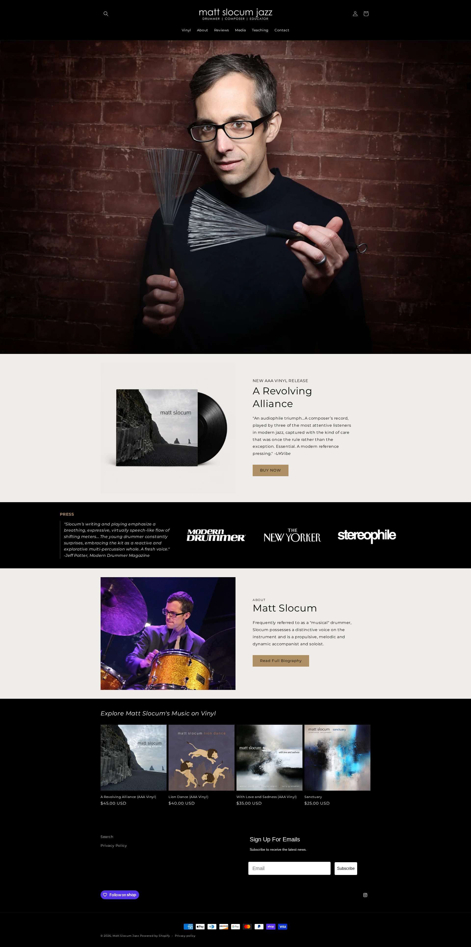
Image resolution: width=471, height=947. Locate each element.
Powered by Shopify (155, 935)
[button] (106, 13)
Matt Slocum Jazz (126, 935)
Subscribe (346, 868)
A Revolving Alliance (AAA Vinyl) (128, 797)
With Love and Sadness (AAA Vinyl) (266, 797)
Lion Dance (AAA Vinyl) (188, 797)
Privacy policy (185, 935)
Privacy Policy (114, 845)
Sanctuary (313, 797)
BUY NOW (270, 470)
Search (107, 837)
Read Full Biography (281, 660)
